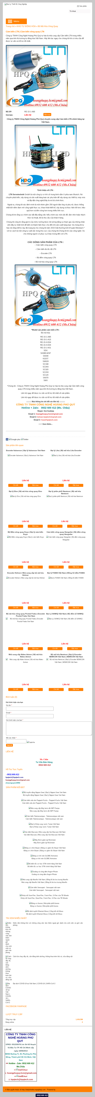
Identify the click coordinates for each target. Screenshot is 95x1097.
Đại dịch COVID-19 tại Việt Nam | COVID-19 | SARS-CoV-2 (34, 983)
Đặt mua (35, 485)
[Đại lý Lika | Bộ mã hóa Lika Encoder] (66, 464)
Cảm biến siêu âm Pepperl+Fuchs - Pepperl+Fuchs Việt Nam (44, 803)
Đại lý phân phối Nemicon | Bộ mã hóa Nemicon (65, 492)
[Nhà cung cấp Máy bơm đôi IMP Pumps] (44, 808)
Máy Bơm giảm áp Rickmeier (44, 843)
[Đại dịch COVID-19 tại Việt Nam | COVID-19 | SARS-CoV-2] (9, 993)
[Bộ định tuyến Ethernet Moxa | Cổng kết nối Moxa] (44, 911)
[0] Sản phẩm (82, 6)
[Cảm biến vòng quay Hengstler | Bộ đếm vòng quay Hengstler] (66, 546)
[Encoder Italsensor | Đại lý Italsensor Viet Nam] (25, 464)
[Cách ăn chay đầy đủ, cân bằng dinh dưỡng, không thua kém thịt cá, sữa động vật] (9, 968)
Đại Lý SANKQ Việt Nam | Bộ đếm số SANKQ (64, 614)
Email (8, 713)
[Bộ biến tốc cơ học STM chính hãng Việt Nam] (44, 864)
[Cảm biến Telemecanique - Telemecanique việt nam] (44, 816)
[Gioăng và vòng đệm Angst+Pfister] (44, 872)
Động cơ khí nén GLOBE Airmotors (44, 858)
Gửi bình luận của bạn (14, 720)
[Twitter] (24, 439)
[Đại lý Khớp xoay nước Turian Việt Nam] (44, 824)
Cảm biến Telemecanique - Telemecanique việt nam (44, 819)
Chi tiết (15, 485)
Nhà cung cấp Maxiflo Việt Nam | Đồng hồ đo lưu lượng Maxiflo (44, 882)
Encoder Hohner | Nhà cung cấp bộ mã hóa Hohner (25, 574)
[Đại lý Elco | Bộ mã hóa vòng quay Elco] (25, 505)
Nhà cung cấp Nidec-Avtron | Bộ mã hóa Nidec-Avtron (25, 655)
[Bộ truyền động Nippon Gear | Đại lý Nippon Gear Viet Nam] (44, 792)
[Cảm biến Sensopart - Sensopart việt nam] (44, 887)
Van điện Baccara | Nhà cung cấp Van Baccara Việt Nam (44, 835)
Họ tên (9, 705)
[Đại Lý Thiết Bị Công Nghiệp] (47, 3)
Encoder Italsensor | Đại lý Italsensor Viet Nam (25, 450)
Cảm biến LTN (65, 119)
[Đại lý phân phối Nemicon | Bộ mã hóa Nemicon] (64, 505)
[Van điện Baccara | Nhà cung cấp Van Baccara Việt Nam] (44, 832)
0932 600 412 (42, 1095)
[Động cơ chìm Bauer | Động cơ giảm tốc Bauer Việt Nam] (44, 848)
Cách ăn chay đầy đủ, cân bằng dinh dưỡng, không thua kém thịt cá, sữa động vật (42, 956)
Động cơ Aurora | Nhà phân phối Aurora (44, 906)
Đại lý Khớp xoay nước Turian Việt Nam (44, 827)
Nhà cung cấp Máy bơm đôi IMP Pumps (44, 811)
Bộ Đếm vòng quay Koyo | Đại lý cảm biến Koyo (25, 533)
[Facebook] (7, 440)
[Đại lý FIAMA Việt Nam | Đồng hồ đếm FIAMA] (66, 587)
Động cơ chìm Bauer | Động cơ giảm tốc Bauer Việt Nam (44, 851)
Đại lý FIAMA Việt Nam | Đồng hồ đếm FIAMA (66, 573)
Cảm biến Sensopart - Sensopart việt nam (44, 890)
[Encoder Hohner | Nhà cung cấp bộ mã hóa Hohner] (25, 587)
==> (46, 424)
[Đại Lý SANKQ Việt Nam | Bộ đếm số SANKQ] (64, 627)
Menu (16, 21)
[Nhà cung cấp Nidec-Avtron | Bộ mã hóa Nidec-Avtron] (25, 668)
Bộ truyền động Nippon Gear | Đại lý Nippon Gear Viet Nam (44, 795)
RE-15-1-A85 (45, 337)
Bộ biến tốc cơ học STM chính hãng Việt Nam (44, 866)
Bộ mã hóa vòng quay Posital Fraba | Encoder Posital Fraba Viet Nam (25, 615)
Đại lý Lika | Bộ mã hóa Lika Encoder (66, 450)
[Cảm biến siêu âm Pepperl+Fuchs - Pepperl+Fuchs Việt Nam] (44, 800)
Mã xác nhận (11, 738)
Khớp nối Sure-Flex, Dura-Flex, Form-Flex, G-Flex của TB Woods (44, 898)
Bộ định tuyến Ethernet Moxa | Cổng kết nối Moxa (44, 914)
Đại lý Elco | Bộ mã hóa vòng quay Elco (25, 491)
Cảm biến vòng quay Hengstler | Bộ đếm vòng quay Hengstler (66, 533)
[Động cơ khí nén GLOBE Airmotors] (44, 856)
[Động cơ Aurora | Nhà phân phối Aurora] (44, 903)
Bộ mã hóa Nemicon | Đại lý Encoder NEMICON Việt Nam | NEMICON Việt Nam (66, 655)
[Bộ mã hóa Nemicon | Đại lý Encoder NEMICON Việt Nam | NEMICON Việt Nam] (66, 668)
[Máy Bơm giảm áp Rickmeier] (44, 840)
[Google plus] (15, 439)
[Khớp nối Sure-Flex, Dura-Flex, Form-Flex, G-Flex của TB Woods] (44, 895)
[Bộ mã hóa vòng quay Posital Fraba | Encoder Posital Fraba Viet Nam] (25, 627)
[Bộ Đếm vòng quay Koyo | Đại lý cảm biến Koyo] (25, 546)
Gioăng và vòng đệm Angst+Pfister (44, 874)
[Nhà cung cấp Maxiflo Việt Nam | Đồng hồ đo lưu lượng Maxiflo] (44, 879)
